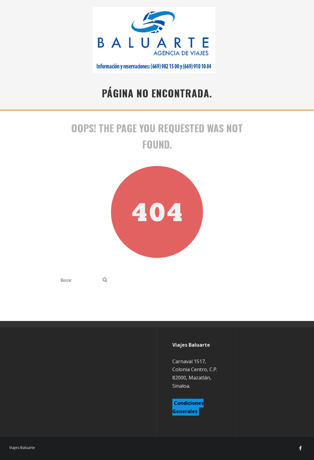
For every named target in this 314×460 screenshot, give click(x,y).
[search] (105, 280)
